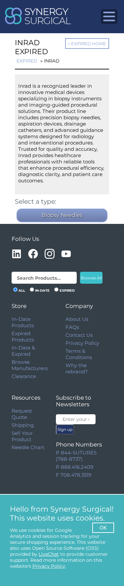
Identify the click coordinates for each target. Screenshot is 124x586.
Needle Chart (28, 447)
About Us (76, 319)
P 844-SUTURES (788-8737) (76, 455)
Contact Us (79, 335)
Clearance (24, 376)
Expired (27, 61)
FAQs (72, 327)
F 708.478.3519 (73, 475)
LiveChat (49, 554)
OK (103, 528)
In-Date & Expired (23, 350)
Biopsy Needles (62, 215)
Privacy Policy (82, 343)
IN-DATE (42, 290)
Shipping (23, 425)
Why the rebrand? (76, 368)
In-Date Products (23, 322)
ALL (22, 290)
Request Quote (22, 414)
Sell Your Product (22, 436)
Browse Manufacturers (30, 365)
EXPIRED (67, 290)
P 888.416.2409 (74, 467)
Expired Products (23, 336)
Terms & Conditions (78, 354)
